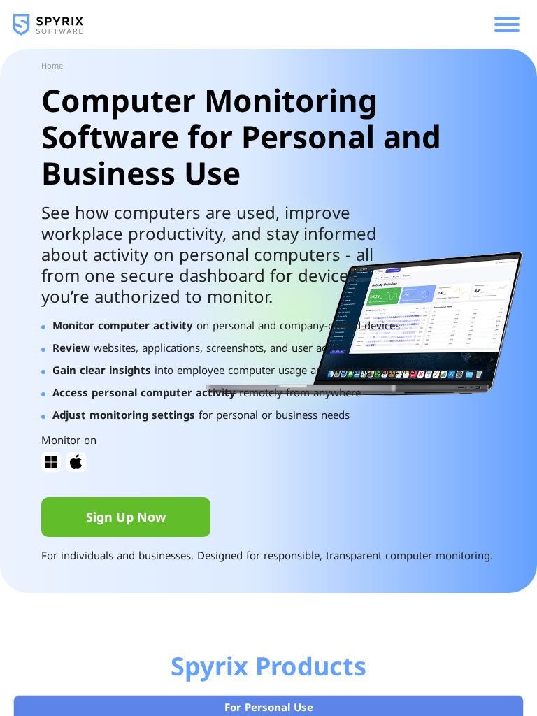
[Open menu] (507, 24)
